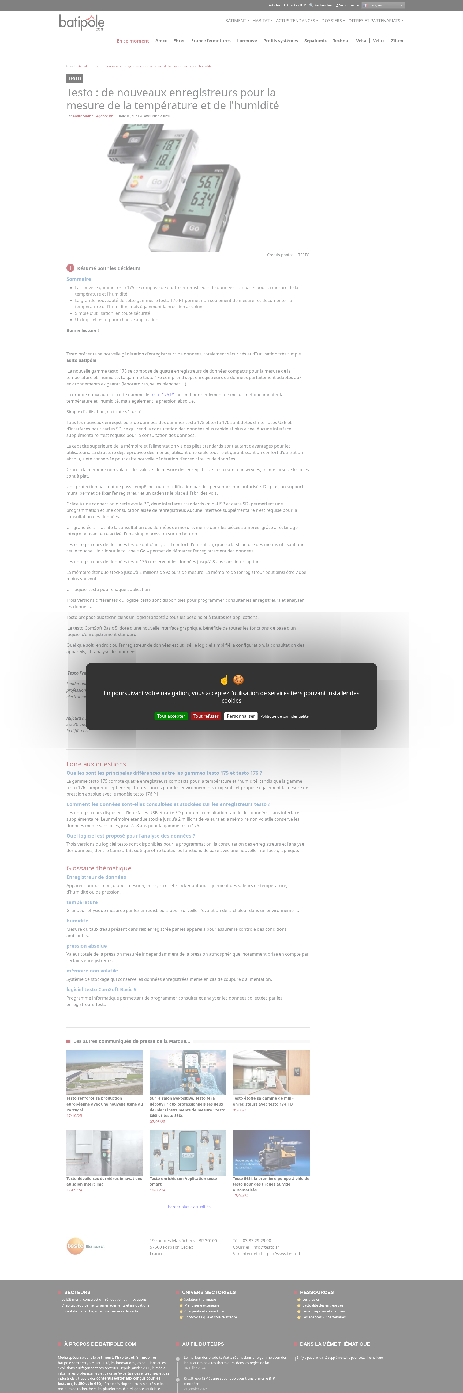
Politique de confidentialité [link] (284, 715)
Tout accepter (171, 716)
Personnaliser (241, 716)
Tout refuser (206, 716)
